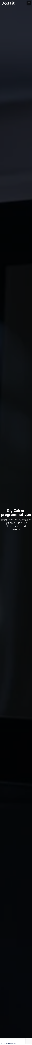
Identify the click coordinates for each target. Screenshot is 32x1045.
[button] (29, 3)
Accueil (3, 1043)
